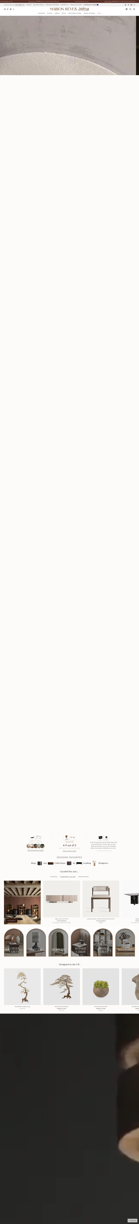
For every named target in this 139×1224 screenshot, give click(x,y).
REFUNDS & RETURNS (52, 5)
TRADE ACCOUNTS (76, 5)
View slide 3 (73, 73)
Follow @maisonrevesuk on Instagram (36, 850)
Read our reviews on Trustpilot (69, 851)
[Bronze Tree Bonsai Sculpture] (61, 986)
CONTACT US (65, 5)
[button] (41, 13)
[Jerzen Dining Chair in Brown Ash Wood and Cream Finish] (101, 899)
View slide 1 (65, 73)
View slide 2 (69, 73)
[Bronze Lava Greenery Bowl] (101, 986)
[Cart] (134, 9)
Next (136, 899)
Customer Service (15, 1)
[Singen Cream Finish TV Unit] (61, 899)
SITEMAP (28, 5)
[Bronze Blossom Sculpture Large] (22, 986)
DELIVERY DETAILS (38, 5)
